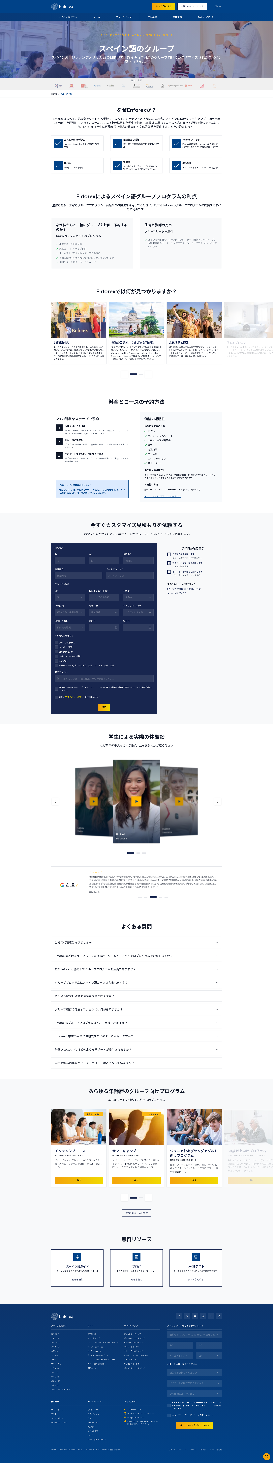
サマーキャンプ (124, 16)
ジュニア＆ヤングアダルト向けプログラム (104, 1342)
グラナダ (54, 1355)
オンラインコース (94, 1351)
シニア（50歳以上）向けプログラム (102, 1360)
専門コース (92, 1368)
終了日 (126, 621)
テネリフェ (55, 1377)
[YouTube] (195, 1316)
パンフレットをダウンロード (194, 1425)
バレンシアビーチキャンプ (134, 1368)
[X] (187, 1316)
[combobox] (218, 6)
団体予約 (177, 16)
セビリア (54, 1372)
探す (79, 1180)
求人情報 (91, 1427)
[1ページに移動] (133, 374)
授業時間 (59, 605)
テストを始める (196, 1279)
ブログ (90, 1435)
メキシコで (55, 1385)
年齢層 (126, 590)
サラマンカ (55, 1368)
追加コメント (61, 672)
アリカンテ (55, 1347)
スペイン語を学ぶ (68, 16)
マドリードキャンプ (131, 1347)
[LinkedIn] (211, 1316)
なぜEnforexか (93, 1414)
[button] (136, 942)
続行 (104, 707)
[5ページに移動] (166, 897)
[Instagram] (203, 1316)
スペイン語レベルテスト (97, 1440)
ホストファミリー (58, 1410)
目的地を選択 (61, 621)
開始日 (92, 621)
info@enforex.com (135, 1417)
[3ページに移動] (144, 853)
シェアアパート (57, 1418)
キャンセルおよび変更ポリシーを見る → (162, 496)
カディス (54, 1351)
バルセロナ (55, 1342)
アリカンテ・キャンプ (132, 1334)
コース (96, 16)
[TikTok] (219, 1316)
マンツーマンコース (95, 1347)
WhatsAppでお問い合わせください (141, 1413)
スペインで (55, 1334)
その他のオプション (59, 1423)
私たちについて (206, 16)
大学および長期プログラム (98, 1355)
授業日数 (93, 605)
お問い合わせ (93, 1423)
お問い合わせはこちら (192, 6)
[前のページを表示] (124, 374)
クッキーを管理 (216, 1450)
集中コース (92, 1334)
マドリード (55, 1338)
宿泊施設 (152, 16)
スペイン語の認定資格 (96, 1364)
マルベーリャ (56, 1364)
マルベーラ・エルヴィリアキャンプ (137, 1355)
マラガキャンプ (130, 1360)
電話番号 (59, 569)
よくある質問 (93, 1431)
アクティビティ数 (132, 605)
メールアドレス (114, 569)
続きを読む (77, 1279)
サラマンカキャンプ (131, 1364)
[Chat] (266, 1456)
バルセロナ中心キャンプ (133, 1342)
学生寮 (53, 1414)
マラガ (53, 1360)
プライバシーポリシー (75, 697)
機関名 (126, 554)
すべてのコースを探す (136, 1212)
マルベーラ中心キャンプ (133, 1351)
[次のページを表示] (148, 374)
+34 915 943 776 (178, 593)
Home (54, 93)
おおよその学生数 (98, 590)
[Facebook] (179, 1316)
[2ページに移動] (141, 374)
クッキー (192, 1450)
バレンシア (55, 1381)
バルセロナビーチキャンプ (134, 1338)
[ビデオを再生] (136, 801)
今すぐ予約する (164, 6)
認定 (89, 1418)
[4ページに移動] (158, 897)
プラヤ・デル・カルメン (60, 1389)
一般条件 (203, 1450)
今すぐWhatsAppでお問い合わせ (186, 588)
